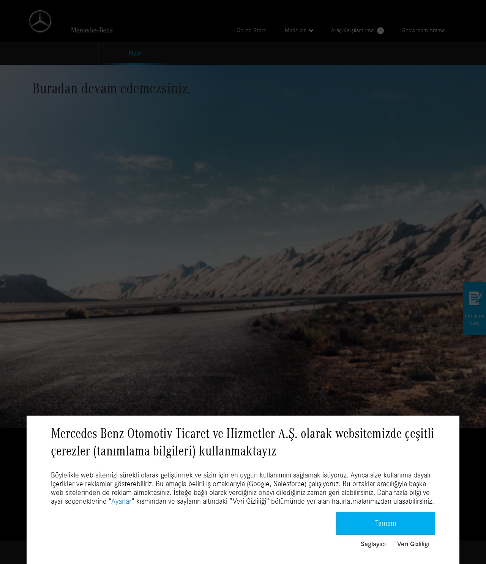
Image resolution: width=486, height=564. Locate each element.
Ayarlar (121, 501)
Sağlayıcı (373, 544)
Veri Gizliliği (413, 544)
